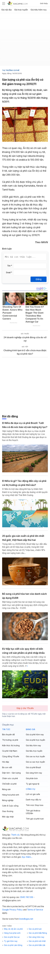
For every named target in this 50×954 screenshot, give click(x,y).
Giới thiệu (44, 3)
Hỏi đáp (5, 762)
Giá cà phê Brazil (33, 767)
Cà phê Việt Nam (9, 751)
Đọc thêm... (27, 857)
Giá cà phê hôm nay (35, 734)
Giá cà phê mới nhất (37, 941)
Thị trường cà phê (10, 70)
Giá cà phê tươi (35, 929)
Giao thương (7, 811)
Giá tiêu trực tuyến (34, 751)
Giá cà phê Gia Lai (11, 937)
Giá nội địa (6, 10)
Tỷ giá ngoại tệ (32, 784)
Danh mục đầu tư (33, 799)
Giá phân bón (32, 778)
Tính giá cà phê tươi (35, 819)
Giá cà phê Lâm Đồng (13, 945)
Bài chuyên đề (8, 734)
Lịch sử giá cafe (33, 794)
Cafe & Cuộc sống (10, 806)
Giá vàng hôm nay (34, 773)
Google (5, 909)
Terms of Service (35, 909)
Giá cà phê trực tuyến (35, 740)
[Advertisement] (25, 40)
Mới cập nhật (8, 817)
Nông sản (6, 789)
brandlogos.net (26, 919)
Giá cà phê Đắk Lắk (37, 945)
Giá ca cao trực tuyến (35, 762)
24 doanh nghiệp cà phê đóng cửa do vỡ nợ (25, 339)
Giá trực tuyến (21, 10)
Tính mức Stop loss (34, 805)
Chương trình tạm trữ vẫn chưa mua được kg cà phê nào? (25, 352)
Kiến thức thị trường (11, 745)
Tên (9, 266)
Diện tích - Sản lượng (11, 773)
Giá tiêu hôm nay (39, 10)
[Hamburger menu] (3, 3)
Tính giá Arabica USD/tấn (33, 811)
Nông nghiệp (7, 800)
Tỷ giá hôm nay (10, 941)
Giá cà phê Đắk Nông (38, 933)
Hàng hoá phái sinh (10, 795)
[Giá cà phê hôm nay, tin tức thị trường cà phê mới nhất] (17, 3)
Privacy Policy (16, 909)
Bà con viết (7, 767)
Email (9, 272)
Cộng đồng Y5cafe (10, 756)
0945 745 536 (26, 897)
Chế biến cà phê (9, 784)
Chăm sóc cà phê (10, 778)
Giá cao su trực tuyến (35, 756)
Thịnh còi (15, 835)
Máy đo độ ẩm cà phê (13, 929)
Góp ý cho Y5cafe (25, 708)
